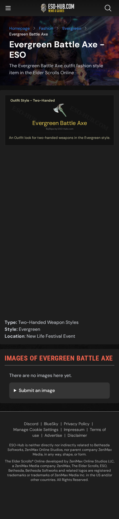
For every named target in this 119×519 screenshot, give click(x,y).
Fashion (46, 28)
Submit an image (37, 390)
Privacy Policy (77, 423)
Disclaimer (77, 435)
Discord (31, 423)
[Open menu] (8, 8)
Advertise (53, 435)
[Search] (109, 8)
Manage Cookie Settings (35, 429)
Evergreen (71, 28)
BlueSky (51, 423)
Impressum (74, 429)
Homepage (19, 28)
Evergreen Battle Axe (59, 123)
